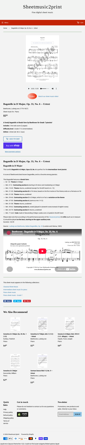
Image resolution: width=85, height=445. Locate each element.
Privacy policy (8, 412)
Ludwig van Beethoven (17, 226)
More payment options (12, 152)
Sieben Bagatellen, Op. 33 (34, 226)
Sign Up (77, 414)
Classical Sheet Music (10, 287)
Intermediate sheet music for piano (15, 289)
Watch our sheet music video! (43, 96)
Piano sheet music (9, 292)
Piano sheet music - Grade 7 (12, 295)
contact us (38, 406)
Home (5, 28)
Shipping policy (8, 418)
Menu (6, 23)
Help (4, 409)
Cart (81, 23)
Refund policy (8, 415)
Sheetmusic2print (13, 434)
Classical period (54, 217)
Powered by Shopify (27, 434)
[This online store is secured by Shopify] (22, 416)
